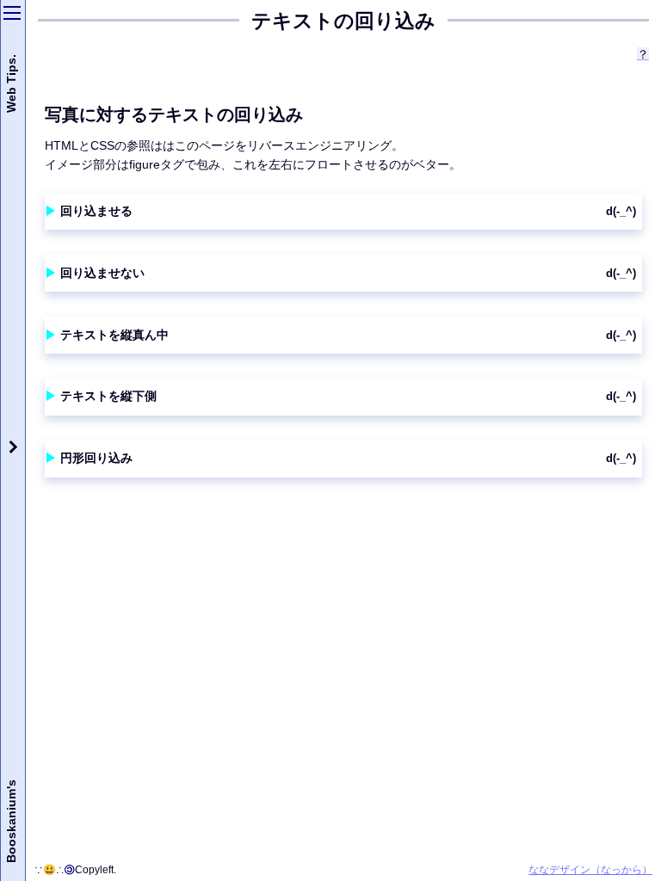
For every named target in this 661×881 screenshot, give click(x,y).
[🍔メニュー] (12, 13)
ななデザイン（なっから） (590, 870)
